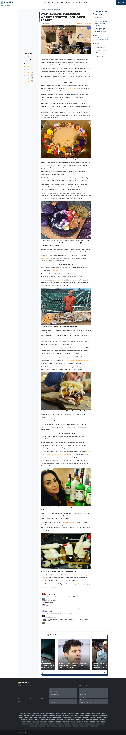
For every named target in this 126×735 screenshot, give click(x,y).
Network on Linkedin (55, 697)
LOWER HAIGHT (60, 719)
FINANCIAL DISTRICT (57, 717)
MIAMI (83, 719)
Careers (82, 691)
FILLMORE (49, 717)
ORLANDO (73, 721)
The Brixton (55, 270)
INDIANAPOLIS (24, 719)
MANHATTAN (67, 719)
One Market (70, 88)
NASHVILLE (29, 721)
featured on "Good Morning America (77, 360)
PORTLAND (103, 721)
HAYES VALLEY (85, 717)
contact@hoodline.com (23, 703)
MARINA (73, 719)
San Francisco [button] (6, 5)
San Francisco (49, 9)
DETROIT (81, 715)
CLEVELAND (52, 715)
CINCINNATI (38, 715)
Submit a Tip (83, 689)
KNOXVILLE (31, 719)
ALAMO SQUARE (70, 713)
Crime (61, 2)
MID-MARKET (89, 719)
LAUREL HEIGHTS (44, 719)
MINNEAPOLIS (102, 719)
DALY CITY (58, 713)
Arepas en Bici (58, 280)
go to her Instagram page (82, 584)
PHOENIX (86, 721)
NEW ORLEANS (36, 721)
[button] (42, 672)
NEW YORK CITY (43, 721)
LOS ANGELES (52, 719)
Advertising (83, 694)
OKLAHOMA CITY (66, 721)
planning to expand (70, 522)
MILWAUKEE (95, 719)
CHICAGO (32, 715)
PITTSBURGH (92, 721)
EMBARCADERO (42, 717)
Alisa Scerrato (45, 23)
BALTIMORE (88, 713)
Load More (100, 56)
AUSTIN (82, 713)
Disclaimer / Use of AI (85, 702)
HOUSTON (105, 717)
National (47, 2)
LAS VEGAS (37, 719)
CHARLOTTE (26, 715)
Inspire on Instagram (55, 699)
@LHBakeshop (45, 258)
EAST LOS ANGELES (28, 717)
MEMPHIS (78, 719)
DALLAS (71, 715)
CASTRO (20, 715)
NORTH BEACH (58, 721)
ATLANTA (77, 713)
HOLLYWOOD (92, 717)
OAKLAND (42, 713)
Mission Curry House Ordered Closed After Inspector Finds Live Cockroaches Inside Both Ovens (100, 49)
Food (75, 2)
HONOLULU (99, 717)
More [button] (86, 2)
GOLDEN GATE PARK (77, 717)
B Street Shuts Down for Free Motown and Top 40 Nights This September (101, 21)
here (62, 424)
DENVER (76, 715)
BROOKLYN (104, 713)
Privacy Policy (83, 697)
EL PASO (35, 717)
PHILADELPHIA (80, 721)
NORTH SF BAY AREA (50, 713)
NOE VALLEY (50, 721)
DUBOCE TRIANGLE (103, 715)
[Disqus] (66, 608)
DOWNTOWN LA (95, 715)
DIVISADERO (87, 715)
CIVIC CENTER (45, 715)
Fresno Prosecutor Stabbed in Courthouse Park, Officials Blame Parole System (101, 39)
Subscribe (121, 2)
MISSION (23, 721)
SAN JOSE (29, 713)
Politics (55, 2)
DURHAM (21, 717)
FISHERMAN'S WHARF (67, 717)
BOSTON (93, 713)
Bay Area (43, 9)
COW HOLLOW (65, 715)
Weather (68, 2)
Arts (80, 2)
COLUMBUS (58, 715)
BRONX (98, 713)
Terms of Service (84, 699)
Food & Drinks (57, 9)
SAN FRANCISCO (36, 713)
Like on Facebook (54, 694)
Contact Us (52, 702)
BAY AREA (64, 713)
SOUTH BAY (23, 713)
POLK (98, 721)
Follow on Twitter (54, 691)
